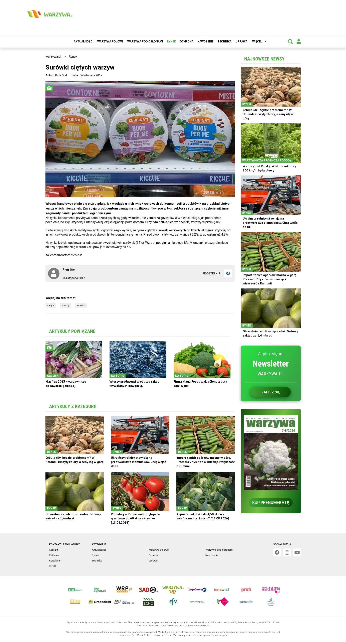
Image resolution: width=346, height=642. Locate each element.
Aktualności (83, 41)
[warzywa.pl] (49, 14)
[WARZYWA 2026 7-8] (271, 452)
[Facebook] (228, 273)
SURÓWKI (81, 305)
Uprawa (241, 41)
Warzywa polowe (110, 41)
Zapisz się (270, 392)
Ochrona (186, 41)
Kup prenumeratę (270, 502)
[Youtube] (297, 552)
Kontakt (53, 549)
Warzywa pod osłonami (145, 41)
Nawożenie (205, 41)
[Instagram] (287, 552)
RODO (52, 565)
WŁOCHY (65, 305)
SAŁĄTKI (50, 305)
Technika (224, 41)
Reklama (54, 555)
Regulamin (55, 560)
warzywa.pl (53, 56)
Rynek (171, 41)
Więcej (257, 41)
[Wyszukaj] (290, 41)
